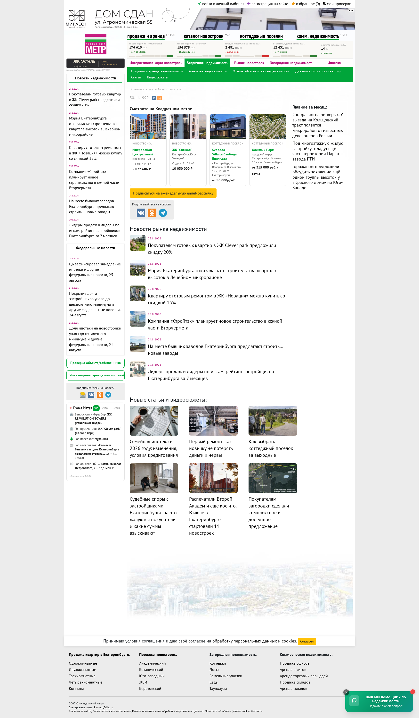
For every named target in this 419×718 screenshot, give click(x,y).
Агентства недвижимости (208, 71)
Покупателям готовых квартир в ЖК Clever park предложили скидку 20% (95, 99)
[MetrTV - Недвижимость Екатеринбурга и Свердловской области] (95, 43)
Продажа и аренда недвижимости (157, 71)
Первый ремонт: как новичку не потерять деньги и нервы (211, 448)
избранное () (307, 3)
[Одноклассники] (159, 98)
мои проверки (338, 3)
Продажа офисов (294, 663)
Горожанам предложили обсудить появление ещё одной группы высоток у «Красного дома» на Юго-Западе (317, 177)
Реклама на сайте (80, 711)
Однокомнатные (83, 663)
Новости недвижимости (95, 78)
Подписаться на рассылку (173, 193)
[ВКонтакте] (154, 98)
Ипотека (334, 62)
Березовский (150, 688)
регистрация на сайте (269, 3)
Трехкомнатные (82, 675)
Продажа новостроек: (158, 654)
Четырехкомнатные (85, 682)
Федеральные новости (95, 247)
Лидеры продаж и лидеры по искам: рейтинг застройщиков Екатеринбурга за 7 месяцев (94, 230)
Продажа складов (295, 682)
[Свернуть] (346, 692)
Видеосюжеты (157, 77)
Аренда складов (293, 688)
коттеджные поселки (261, 35)
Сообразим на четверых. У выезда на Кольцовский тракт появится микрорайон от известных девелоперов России (317, 125)
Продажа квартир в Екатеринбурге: (99, 654)
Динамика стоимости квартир (318, 71)
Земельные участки (226, 675)
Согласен (307, 641)
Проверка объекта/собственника (95, 363)
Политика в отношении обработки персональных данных (168, 711)
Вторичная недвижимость (207, 62)
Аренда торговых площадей (304, 675)
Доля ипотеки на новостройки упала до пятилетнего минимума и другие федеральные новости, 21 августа (95, 339)
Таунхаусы (218, 688)
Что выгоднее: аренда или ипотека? (97, 375)
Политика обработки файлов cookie (227, 711)
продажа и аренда (146, 35)
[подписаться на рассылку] (83, 394)
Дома (214, 669)
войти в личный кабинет (222, 3)
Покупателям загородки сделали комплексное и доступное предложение (269, 512)
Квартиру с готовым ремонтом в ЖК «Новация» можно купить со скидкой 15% (95, 153)
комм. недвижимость (318, 35)
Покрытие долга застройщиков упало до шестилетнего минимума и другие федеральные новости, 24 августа (95, 304)
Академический (152, 663)
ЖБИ (143, 682)
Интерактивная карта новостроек (155, 62)
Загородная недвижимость (291, 62)
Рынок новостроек (249, 62)
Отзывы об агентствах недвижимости (261, 71)
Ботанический (151, 669)
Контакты (257, 711)
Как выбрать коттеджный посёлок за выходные (271, 448)
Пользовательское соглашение (111, 711)
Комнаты (76, 688)
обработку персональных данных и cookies (254, 641)
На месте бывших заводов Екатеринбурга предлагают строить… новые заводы (92, 206)
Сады (214, 682)
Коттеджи (218, 663)
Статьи (136, 77)
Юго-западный (152, 675)
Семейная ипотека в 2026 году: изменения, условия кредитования (154, 448)
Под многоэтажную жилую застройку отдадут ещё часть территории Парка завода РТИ (317, 151)
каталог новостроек (203, 35)
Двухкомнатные (82, 669)
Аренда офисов (293, 669)
